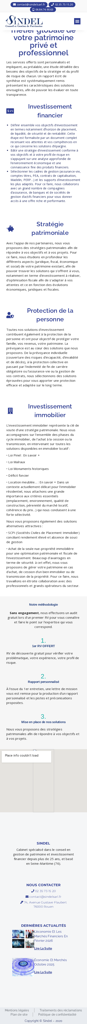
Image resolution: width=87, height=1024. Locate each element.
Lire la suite (43, 948)
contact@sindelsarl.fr (30, 4)
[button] (77, 21)
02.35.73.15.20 (63, 4)
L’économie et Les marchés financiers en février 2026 (51, 936)
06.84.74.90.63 (44, 9)
